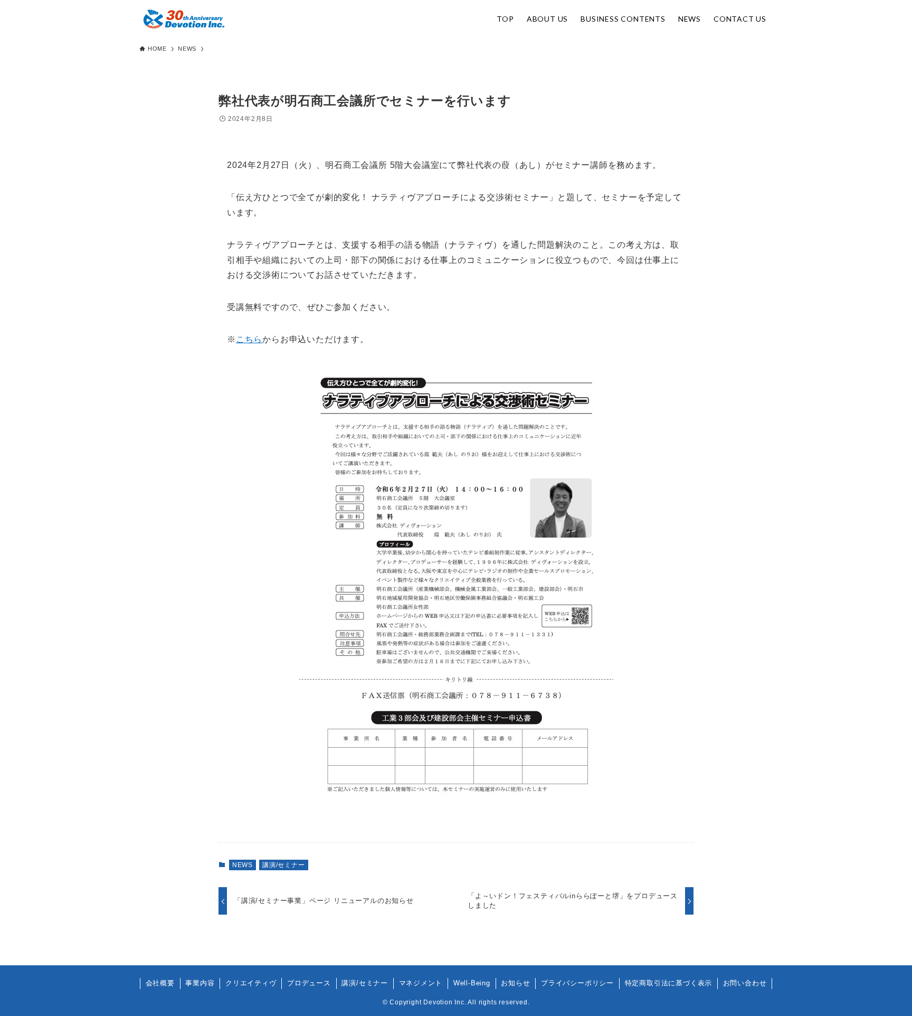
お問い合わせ (745, 983)
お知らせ (515, 983)
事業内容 (199, 983)
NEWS (242, 865)
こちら (249, 339)
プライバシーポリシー (577, 983)
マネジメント (421, 983)
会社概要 (160, 983)
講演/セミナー (283, 865)
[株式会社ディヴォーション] (184, 19)
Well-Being (471, 983)
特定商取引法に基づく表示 (668, 983)
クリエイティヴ (251, 983)
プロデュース (309, 983)
